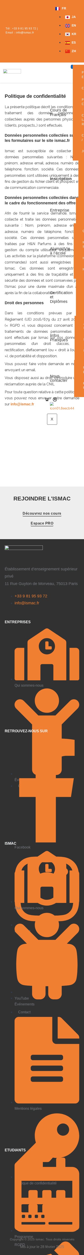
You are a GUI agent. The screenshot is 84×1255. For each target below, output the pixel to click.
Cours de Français (58, 112)
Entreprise (59, 210)
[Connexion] (54, 399)
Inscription (61, 178)
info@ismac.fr (25, 32)
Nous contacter (59, 378)
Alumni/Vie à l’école (60, 250)
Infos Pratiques (59, 337)
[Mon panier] (46, 399)
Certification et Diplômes (61, 297)
